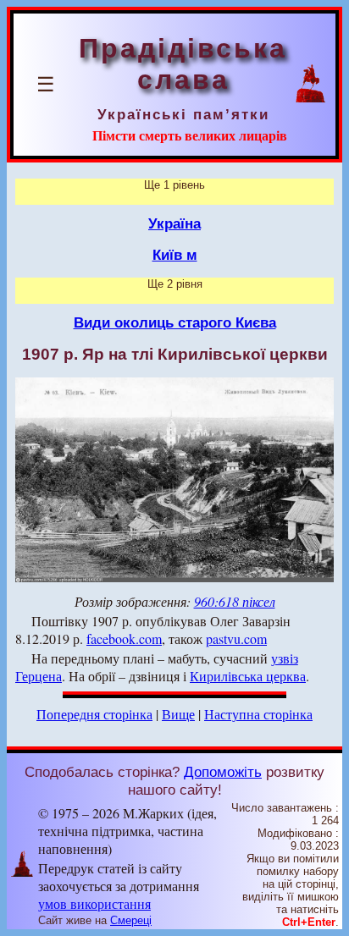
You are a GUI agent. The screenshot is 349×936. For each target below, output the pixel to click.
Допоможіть (223, 771)
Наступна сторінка (258, 714)
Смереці (131, 920)
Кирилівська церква (248, 676)
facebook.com (124, 638)
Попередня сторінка (94, 714)
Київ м (174, 254)
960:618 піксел (234, 601)
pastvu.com (236, 638)
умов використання (94, 903)
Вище (178, 714)
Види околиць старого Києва (175, 322)
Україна (174, 223)
